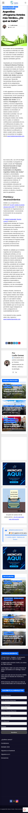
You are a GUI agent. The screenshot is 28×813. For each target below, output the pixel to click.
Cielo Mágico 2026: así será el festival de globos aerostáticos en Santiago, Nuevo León (13, 669)
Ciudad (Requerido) (5, 716)
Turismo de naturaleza (9, 420)
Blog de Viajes (7, 385)
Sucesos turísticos (8, 418)
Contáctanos (5, 743)
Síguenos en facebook (8, 750)
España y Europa (7, 387)
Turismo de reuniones (9, 634)
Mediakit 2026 (5, 747)
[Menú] (3, 2)
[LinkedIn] (16, 372)
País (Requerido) (5, 721)
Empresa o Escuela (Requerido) (8, 711)
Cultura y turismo (8, 598)
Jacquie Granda (18, 428)
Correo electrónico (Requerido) (8, 700)
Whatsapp (3, 726)
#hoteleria (14, 535)
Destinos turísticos (18, 598)
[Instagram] (13, 372)
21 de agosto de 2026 (11, 589)
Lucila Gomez (13, 25)
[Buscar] (25, 2)
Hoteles (16, 6)
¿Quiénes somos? (6, 739)
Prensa (16, 412)
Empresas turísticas (8, 6)
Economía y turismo (8, 405)
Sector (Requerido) (5, 705)
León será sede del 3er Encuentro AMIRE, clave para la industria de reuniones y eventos (14, 676)
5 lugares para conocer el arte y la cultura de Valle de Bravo (14, 604)
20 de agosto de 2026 (11, 623)
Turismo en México (8, 600)
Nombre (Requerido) (6, 695)
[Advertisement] (14, 148)
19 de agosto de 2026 (11, 640)
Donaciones (4, 758)
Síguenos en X (5, 754)
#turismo (8, 535)
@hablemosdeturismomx (16, 530)
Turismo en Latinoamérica (9, 8)
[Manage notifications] (24, 809)
